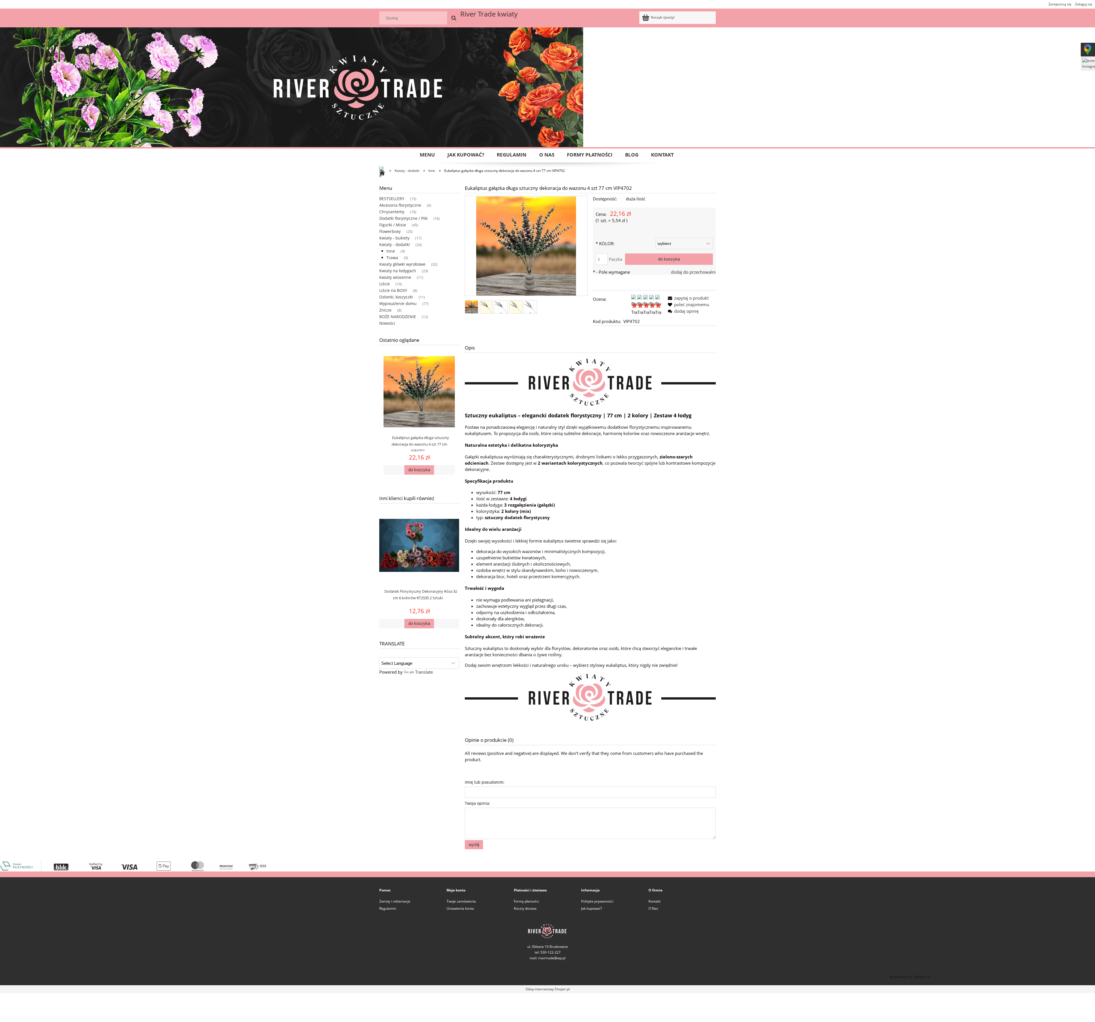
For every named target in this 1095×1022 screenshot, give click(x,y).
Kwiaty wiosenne (395, 277)
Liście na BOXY (393, 290)
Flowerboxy (390, 231)
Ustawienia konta (460, 908)
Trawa (392, 257)
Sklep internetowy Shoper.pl (548, 989)
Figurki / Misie (392, 224)
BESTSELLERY (391, 198)
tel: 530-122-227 (185, 976)
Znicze (385, 310)
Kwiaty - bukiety (394, 238)
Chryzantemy (391, 211)
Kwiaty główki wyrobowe (402, 264)
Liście (384, 284)
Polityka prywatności (597, 901)
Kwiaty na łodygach (397, 270)
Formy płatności (526, 901)
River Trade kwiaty (489, 14)
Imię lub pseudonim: (484, 782)
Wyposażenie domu (398, 303)
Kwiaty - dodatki (394, 244)
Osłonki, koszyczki (396, 297)
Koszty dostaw (525, 908)
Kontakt (654, 901)
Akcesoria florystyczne (400, 205)
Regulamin (387, 908)
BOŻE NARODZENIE (397, 316)
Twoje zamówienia (461, 901)
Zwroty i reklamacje (394, 901)
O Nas (653, 908)
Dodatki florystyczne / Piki (403, 218)
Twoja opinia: (477, 803)
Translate (424, 672)
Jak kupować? (591, 908)
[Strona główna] (383, 173)
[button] (687, 298)
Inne (390, 251)
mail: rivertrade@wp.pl (547, 958)
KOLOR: (605, 243)
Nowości (387, 323)
